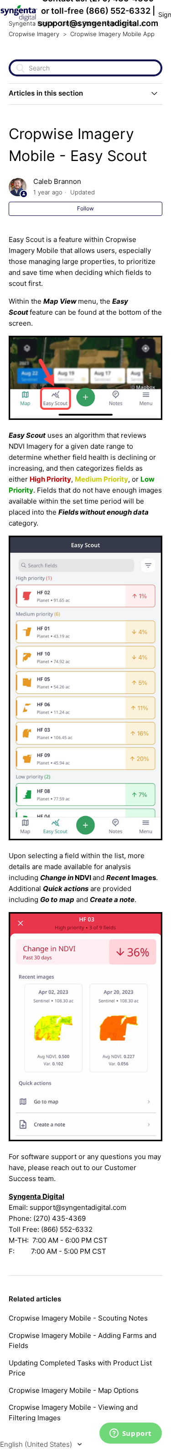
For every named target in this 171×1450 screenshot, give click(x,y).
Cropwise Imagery (34, 34)
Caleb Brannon (57, 181)
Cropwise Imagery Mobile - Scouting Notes (78, 1318)
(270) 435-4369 (59, 1218)
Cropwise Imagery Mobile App (112, 34)
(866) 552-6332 (118, 11)
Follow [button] (85, 208)
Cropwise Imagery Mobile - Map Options (74, 1390)
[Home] (19, 19)
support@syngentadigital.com (98, 23)
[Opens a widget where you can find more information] (130, 1434)
